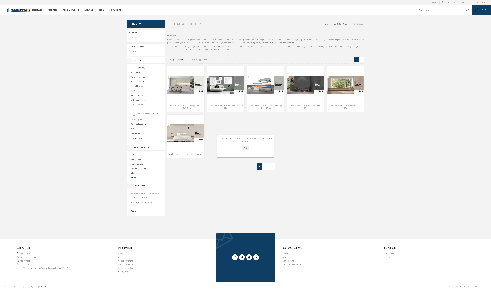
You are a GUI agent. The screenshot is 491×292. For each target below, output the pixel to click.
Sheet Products (137, 95)
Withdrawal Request (126, 264)
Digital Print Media (138, 77)
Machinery (135, 91)
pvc (152, 202)
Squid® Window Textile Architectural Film (145, 114)
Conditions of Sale (125, 268)
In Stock (135, 38)
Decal (134, 51)
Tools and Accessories (140, 124)
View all (134, 178)
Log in (447, 2)
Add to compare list (188, 105)
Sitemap (121, 254)
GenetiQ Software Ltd (40, 287)
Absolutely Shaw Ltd (139, 168)
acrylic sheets (138, 193)
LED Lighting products (139, 86)
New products (288, 261)
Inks (132, 129)
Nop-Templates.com (66, 287)
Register (434, 2)
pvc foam (134, 206)
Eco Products (136, 138)
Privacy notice (124, 272)
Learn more (245, 152)
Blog (284, 257)
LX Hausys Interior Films (141, 104)
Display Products (137, 81)
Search (467, 10)
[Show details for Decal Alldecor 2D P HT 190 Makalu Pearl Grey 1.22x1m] (225, 89)
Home (326, 24)
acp (132, 193)
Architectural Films (138, 100)
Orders (387, 257)
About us (122, 257)
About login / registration (293, 264)
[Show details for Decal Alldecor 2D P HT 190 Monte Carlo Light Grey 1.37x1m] (265, 89)
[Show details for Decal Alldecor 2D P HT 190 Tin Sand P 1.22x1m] (185, 136)
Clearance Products (139, 133)
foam (151, 197)
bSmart (134, 155)
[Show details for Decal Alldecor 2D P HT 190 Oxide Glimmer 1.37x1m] (305, 89)
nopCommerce (16, 287)
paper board (143, 202)
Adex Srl (134, 173)
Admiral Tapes (136, 159)
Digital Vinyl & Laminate (140, 72)
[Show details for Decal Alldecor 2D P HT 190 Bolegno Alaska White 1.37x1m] (185, 89)
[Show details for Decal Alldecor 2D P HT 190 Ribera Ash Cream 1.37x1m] (345, 89)
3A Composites (137, 164)
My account (389, 254)
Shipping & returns (125, 261)
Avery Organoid (137, 120)
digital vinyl (145, 197)
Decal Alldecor (137, 109)
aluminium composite (151, 193)
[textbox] (439, 10)
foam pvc (134, 202)
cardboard (135, 197)
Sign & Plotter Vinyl (138, 68)
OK (245, 148)
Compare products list (480, 2)
